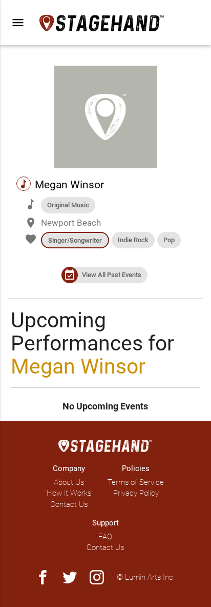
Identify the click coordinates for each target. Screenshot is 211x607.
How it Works (69, 493)
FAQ (105, 536)
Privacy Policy (136, 493)
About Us (69, 482)
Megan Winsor (78, 366)
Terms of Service (136, 482)
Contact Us (69, 504)
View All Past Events (111, 275)
